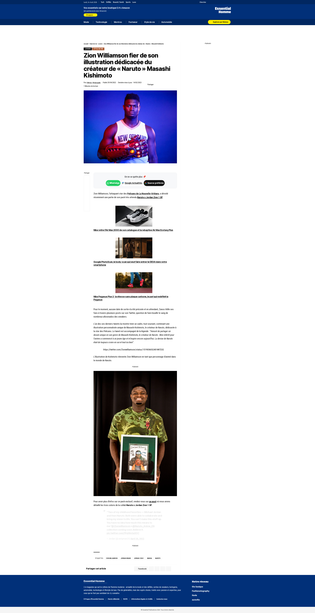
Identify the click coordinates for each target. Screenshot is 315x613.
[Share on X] (160, 84)
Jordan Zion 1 (139, 558)
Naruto (157, 558)
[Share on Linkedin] (167, 84)
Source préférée (156, 183)
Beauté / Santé (118, 2)
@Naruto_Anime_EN (143, 526)
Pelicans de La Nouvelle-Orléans (143, 193)
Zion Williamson (112, 558)
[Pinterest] (214, 2)
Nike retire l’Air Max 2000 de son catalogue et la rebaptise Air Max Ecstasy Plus (133, 230)
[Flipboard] (223, 2)
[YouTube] (211, 2)
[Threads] (229, 2)
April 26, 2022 (137, 538)
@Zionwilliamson (120, 526)
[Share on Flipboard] (163, 84)
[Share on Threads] (87, 190)
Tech (102, 2)
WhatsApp (114, 183)
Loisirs (100, 44)
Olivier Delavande (94, 82)
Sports (128, 2)
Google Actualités (132, 183)
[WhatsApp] (226, 2)
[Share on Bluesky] (87, 196)
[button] (201, 2)
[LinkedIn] (220, 2)
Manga (149, 558)
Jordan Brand (126, 558)
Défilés (108, 2)
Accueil (86, 44)
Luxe (134, 2)
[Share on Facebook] (156, 84)
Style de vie (93, 44)
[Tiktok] (217, 2)
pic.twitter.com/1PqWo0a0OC (123, 533)
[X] (208, 2)
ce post (152, 501)
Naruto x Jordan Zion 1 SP (150, 197)
